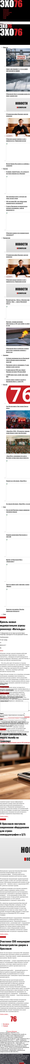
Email (2, 716)
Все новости (6, 1024)
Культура (5, 15)
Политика (6, 11)
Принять (22, 1063)
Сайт (1, 719)
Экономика (6, 14)
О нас (4, 18)
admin (1, 650)
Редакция (5, 1026)
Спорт (4, 16)
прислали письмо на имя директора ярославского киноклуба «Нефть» (15, 717)
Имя (1, 713)
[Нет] (24, 1063)
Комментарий (4, 701)
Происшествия (7, 12)
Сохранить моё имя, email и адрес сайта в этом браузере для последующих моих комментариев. (14, 722)
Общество (6, 9)
